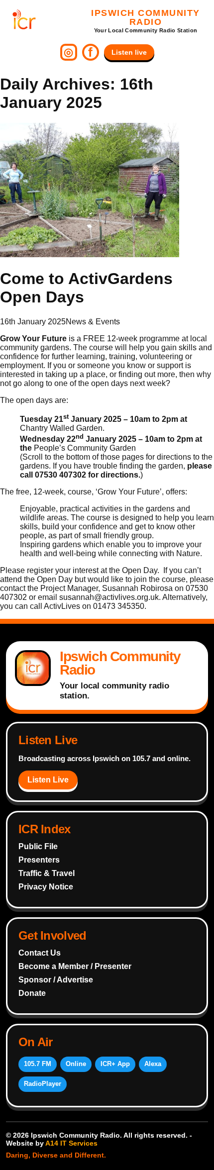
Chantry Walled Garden (61, 428)
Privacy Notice (45, 886)
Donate (32, 993)
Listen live (129, 52)
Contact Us (39, 953)
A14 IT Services (71, 1143)
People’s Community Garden (85, 448)
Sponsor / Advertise (55, 979)
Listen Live (48, 780)
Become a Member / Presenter (74, 966)
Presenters (39, 860)
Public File (38, 846)
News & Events (93, 321)
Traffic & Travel (46, 873)
